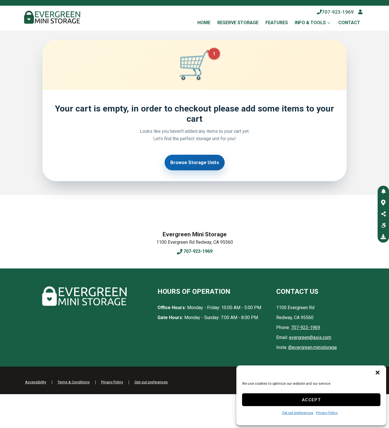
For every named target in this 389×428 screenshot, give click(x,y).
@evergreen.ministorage (312, 347)
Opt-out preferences (297, 413)
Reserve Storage (238, 22)
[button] (377, 372)
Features (276, 22)
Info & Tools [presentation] (310, 22)
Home (203, 22)
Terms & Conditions (74, 382)
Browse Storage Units (194, 162)
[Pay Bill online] (360, 12)
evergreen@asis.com (310, 337)
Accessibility (35, 382)
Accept (311, 399)
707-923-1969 (338, 12)
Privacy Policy (327, 413)
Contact (349, 22)
